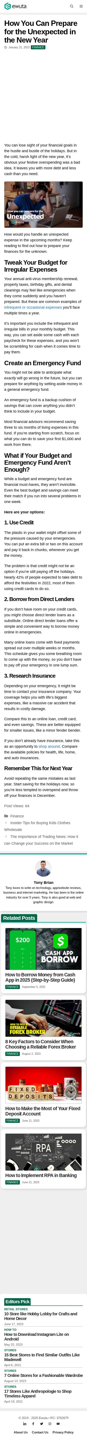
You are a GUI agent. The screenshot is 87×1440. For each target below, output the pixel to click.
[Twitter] (41, 1423)
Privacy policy (63, 1432)
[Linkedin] (24, 1424)
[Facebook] (33, 1423)
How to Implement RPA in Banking (41, 1175)
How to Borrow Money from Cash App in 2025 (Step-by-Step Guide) (40, 977)
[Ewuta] (15, 6)
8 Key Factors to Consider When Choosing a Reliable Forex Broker (40, 1044)
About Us (21, 1432)
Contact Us (40, 1432)
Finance (17, 816)
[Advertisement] (43, 95)
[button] (71, 6)
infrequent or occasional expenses (33, 307)
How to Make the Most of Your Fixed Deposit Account (42, 1111)
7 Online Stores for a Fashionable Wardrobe (43, 1375)
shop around (49, 746)
